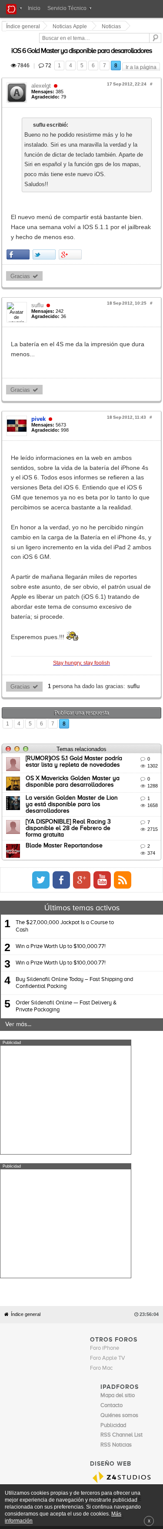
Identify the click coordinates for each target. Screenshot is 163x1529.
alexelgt (42, 76)
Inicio (34, 8)
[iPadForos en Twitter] (121, 733)
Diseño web (64, 1269)
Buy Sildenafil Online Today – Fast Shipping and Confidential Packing (74, 835)
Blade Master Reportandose (65, 698)
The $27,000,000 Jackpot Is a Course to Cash (65, 779)
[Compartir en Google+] (71, 205)
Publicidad (131, 1263)
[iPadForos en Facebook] (141, 733)
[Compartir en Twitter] (45, 205)
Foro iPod (111, 1246)
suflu (39, 255)
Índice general (25, 1043)
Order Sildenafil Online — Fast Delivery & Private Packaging (66, 859)
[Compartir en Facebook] (19, 205)
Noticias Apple (71, 26)
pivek (40, 359)
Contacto (106, 1263)
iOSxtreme (113, 1236)
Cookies (84, 1263)
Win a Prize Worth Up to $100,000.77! (61, 799)
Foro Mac (101, 1097)
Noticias (112, 26)
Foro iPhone (104, 1077)
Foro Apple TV (107, 1087)
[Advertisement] (65, 953)
